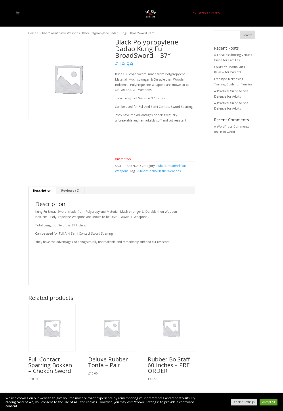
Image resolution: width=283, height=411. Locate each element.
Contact (180, 13)
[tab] (42, 190)
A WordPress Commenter (232, 126)
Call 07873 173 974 (206, 13)
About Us (95, 13)
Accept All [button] (268, 402)
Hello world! (227, 132)
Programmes (117, 13)
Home (77, 13)
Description (42, 190)
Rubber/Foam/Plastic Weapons (59, 33)
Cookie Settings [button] (244, 402)
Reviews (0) (70, 190)
